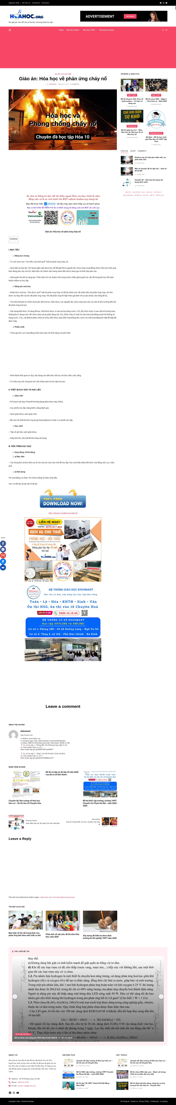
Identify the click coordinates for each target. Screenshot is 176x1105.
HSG (143, 192)
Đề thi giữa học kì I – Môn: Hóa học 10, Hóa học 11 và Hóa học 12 (132, 132)
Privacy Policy (144, 1101)
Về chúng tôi (124, 1101)
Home (61, 30)
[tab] (124, 151)
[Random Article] (163, 30)
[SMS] (3, 561)
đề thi (153, 195)
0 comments (74, 84)
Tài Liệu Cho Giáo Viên (63, 74)
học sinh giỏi (128, 195)
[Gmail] (3, 555)
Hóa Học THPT (89, 30)
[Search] (166, 30)
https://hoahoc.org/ (27, 735)
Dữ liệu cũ (26, 3)
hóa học (150, 192)
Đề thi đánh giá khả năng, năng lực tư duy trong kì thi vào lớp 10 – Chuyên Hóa (147, 1084)
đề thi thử (160, 195)
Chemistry (36, 3)
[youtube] (166, 3)
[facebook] (161, 3)
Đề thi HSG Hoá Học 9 (23, 1034)
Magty (32, 1101)
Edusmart (52, 84)
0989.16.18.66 (23, 1082)
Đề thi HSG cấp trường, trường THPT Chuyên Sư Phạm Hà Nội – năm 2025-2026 (100, 803)
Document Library (106, 30)
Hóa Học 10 (132, 126)
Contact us (134, 1101)
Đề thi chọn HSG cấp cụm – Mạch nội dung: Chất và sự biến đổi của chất (148, 1073)
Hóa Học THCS (72, 30)
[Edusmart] (13, 735)
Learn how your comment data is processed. (57, 897)
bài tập (128, 192)
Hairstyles (45, 3)
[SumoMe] (3, 567)
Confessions (154, 1101)
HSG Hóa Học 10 (156, 133)
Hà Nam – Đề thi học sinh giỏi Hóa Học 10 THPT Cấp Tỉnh (156, 139)
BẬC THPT (132, 95)
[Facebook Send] (3, 549)
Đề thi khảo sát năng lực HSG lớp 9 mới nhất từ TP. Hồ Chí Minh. (44, 1038)
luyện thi (138, 195)
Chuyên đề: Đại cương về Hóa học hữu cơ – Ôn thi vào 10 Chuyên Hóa (94, 1062)
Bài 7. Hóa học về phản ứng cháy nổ (63, 513)
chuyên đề (136, 192)
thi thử (146, 195)
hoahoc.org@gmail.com (27, 1086)
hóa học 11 (158, 192)
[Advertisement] (88, 51)
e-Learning (163, 1101)
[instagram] (164, 3)
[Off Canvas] (10, 30)
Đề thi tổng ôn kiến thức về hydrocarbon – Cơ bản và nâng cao (132, 101)
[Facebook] (3, 544)
